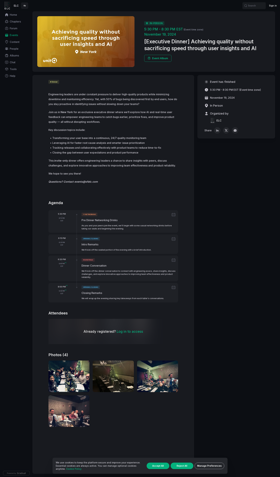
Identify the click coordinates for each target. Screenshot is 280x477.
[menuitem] (16, 14)
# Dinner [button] (54, 82)
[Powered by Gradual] (16, 473)
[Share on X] (226, 130)
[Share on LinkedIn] (217, 130)
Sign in (273, 5)
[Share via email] (235, 130)
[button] (25, 6)
